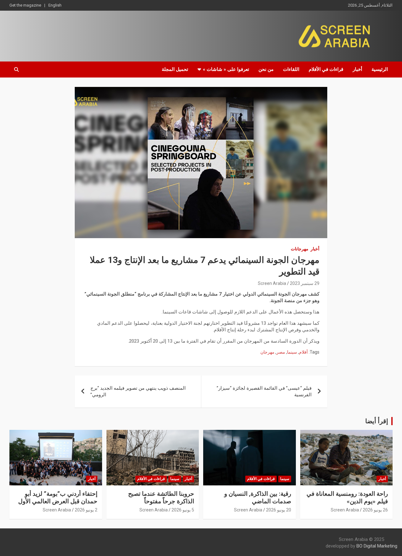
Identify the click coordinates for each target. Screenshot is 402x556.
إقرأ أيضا (376, 421)
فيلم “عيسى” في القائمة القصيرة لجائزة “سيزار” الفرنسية (264, 391)
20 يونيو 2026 (278, 509)
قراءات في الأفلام (326, 69)
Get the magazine (25, 5)
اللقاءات (291, 69)
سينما (292, 352)
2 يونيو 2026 (86, 509)
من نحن (266, 69)
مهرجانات (299, 248)
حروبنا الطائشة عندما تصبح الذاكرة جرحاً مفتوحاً (161, 497)
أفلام (303, 352)
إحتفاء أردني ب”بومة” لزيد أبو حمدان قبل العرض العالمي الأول (57, 497)
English (55, 5)
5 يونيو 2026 (182, 509)
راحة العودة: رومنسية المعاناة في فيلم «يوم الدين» (347, 497)
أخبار (357, 69)
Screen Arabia (272, 283)
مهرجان (267, 352)
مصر (280, 352)
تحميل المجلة (175, 69)
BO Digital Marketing (376, 546)
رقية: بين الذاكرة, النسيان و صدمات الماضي (257, 497)
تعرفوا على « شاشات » (226, 69)
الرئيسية (380, 69)
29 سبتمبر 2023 (304, 283)
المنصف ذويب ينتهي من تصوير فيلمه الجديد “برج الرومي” (138, 391)
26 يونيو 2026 (375, 509)
